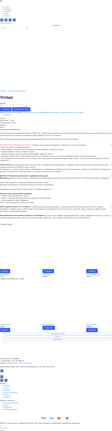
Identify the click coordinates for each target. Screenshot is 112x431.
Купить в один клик (21, 109)
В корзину (5, 109)
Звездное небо (47, 324)
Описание (7, 115)
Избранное (7, 407)
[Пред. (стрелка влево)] (0, 430)
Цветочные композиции (16, 91)
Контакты (7, 16)
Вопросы (7, 390)
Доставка (7, 11)
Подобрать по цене (58, 333)
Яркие (81, 112)
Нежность (46, 274)
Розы (24, 112)
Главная (3, 91)
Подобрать (7, 9)
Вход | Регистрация (11, 403)
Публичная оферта (10, 409)
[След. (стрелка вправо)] (2, 430)
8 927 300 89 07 (6, 23)
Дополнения (57, 339)
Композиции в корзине (58, 112)
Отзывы (6, 14)
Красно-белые (73, 112)
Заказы (6, 405)
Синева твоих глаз (93, 274)
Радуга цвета (91, 324)
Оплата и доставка (10, 392)
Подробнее (49, 328)
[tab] (58, 115)
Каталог (6, 7)
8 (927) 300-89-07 (25, 363)
